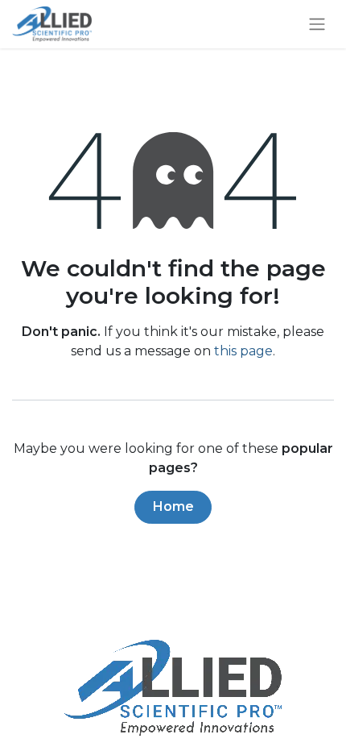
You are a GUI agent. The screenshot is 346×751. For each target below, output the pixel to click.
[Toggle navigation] (317, 24)
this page (243, 351)
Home (173, 506)
